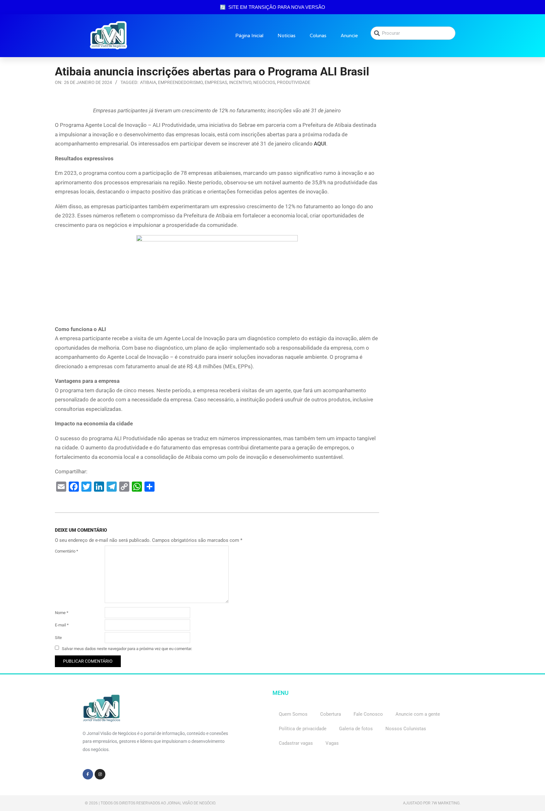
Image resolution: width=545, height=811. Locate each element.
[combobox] (413, 33)
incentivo (240, 82)
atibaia (148, 82)
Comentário (66, 551)
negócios (264, 82)
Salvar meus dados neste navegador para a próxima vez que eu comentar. (127, 648)
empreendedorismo (180, 82)
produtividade (293, 82)
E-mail (62, 625)
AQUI (320, 143)
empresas (216, 82)
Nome (61, 612)
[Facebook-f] (88, 774)
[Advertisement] (439, 145)
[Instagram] (100, 774)
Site (58, 637)
